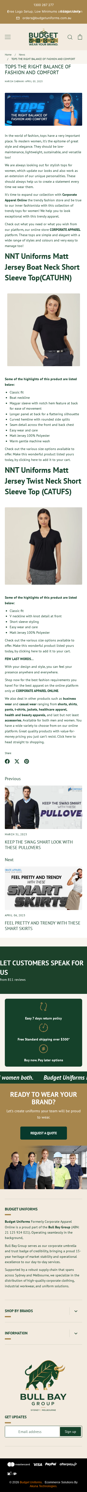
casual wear (27, 704)
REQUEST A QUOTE (43, 1133)
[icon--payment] (18, 1465)
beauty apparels (30, 715)
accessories (13, 720)
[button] (8, 11)
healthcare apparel (52, 709)
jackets (32, 709)
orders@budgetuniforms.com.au (46, 18)
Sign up (70, 1431)
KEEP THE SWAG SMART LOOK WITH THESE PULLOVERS (39, 844)
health (10, 715)
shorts (62, 704)
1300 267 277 (44, 5)
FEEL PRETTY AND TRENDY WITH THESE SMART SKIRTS (42, 925)
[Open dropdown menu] (75, 1311)
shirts (73, 704)
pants (9, 709)
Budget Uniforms (31, 1482)
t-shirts (20, 709)
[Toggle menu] (7, 37)
